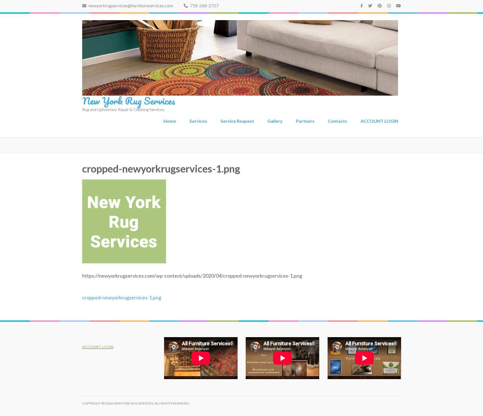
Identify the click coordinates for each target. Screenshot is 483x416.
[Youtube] (398, 5)
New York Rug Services (128, 100)
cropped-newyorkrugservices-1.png (121, 297)
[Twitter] (370, 5)
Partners (305, 121)
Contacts (337, 121)
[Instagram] (389, 5)
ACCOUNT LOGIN (379, 121)
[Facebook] (361, 5)
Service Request (237, 121)
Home (170, 121)
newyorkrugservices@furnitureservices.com (130, 5)
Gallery (275, 121)
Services (198, 121)
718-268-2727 (204, 5)
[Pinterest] (380, 5)
